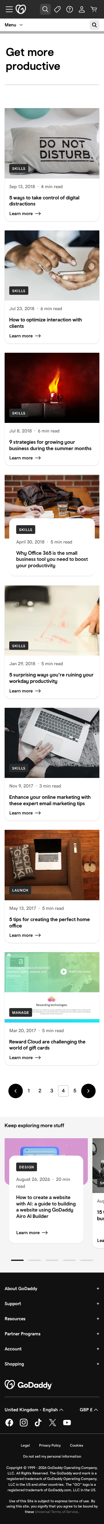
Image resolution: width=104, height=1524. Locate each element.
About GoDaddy (21, 1288)
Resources (15, 1318)
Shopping (14, 1363)
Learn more (28, 1232)
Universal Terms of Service (56, 1512)
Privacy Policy (50, 1445)
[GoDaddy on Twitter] (52, 1425)
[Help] (69, 9)
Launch (20, 890)
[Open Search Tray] (45, 9)
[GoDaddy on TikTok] (38, 1425)
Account (13, 1348)
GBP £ (86, 1409)
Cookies (76, 1445)
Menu (10, 24)
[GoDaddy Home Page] (29, 1385)
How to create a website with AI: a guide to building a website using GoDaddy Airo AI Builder (46, 1206)
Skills (18, 168)
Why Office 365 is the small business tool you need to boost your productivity (52, 559)
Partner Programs (22, 1333)
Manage (20, 1012)
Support (13, 1303)
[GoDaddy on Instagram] (23, 1425)
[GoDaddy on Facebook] (9, 1425)
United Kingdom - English (31, 1409)
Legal (25, 1445)
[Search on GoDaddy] (94, 25)
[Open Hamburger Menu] (7, 9)
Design (26, 1167)
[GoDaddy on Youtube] (67, 1425)
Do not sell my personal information (52, 1456)
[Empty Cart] (94, 9)
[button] (17, 1260)
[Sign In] (81, 9)
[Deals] (57, 9)
